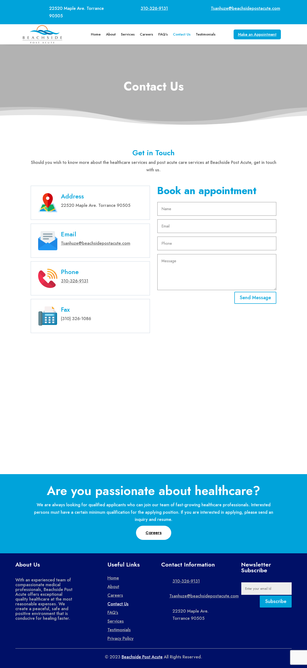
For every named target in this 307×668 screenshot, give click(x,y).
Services (128, 34)
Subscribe (275, 601)
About (111, 34)
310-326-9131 (154, 8)
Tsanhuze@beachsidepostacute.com (245, 8)
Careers (146, 34)
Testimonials (205, 34)
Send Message (255, 297)
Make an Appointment (257, 34)
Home (96, 34)
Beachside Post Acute (142, 657)
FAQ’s (163, 34)
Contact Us (181, 34)
